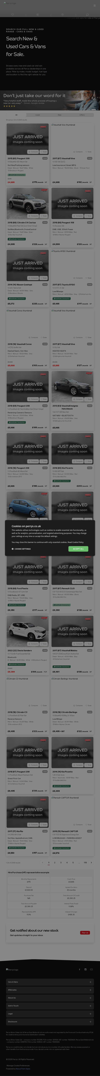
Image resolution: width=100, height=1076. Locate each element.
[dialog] (50, 538)
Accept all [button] (78, 549)
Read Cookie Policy (76, 542)
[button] (21, 549)
